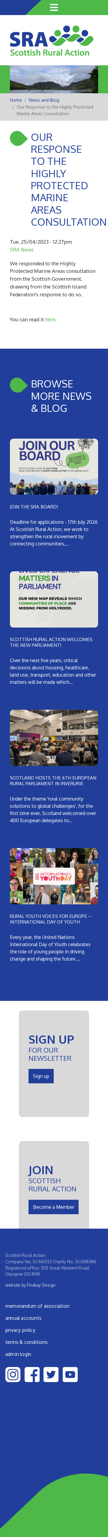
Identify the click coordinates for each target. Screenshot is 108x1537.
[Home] (51, 44)
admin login (18, 1354)
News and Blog (44, 100)
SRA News (22, 249)
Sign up (41, 1076)
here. (51, 319)
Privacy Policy (20, 1330)
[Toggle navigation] (54, 7)
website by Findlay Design (30, 1285)
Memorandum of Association (37, 1306)
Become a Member (53, 1207)
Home (16, 100)
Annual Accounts (23, 1318)
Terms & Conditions (26, 1342)
